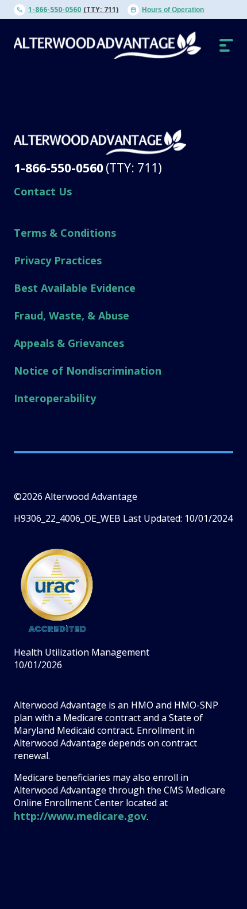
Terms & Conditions (65, 233)
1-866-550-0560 (54, 9)
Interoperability (55, 398)
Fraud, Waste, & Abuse (71, 315)
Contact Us (43, 191)
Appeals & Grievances (69, 343)
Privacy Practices (58, 260)
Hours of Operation (173, 10)
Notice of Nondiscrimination (87, 371)
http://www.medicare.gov (80, 816)
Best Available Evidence (75, 288)
